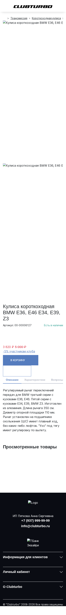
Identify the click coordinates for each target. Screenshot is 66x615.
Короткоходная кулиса (46, 18)
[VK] (23, 531)
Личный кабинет (16, 572)
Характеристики (34, 379)
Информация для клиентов (25, 557)
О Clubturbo (12, 587)
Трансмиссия (18, 18)
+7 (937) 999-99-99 (35, 520)
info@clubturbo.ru (35, 526)
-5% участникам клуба (19, 351)
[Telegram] (42, 531)
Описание (12, 379)
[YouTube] (32, 531)
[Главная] (4, 18)
